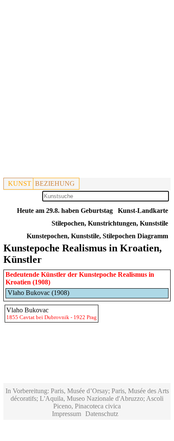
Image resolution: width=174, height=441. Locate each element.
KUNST (19, 183)
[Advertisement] (87, 90)
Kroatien (18, 282)
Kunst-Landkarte (143, 210)
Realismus (132, 274)
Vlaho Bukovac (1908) (38, 292)
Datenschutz (101, 413)
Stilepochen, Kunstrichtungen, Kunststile (110, 223)
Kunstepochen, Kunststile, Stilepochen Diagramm (97, 236)
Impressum (66, 413)
